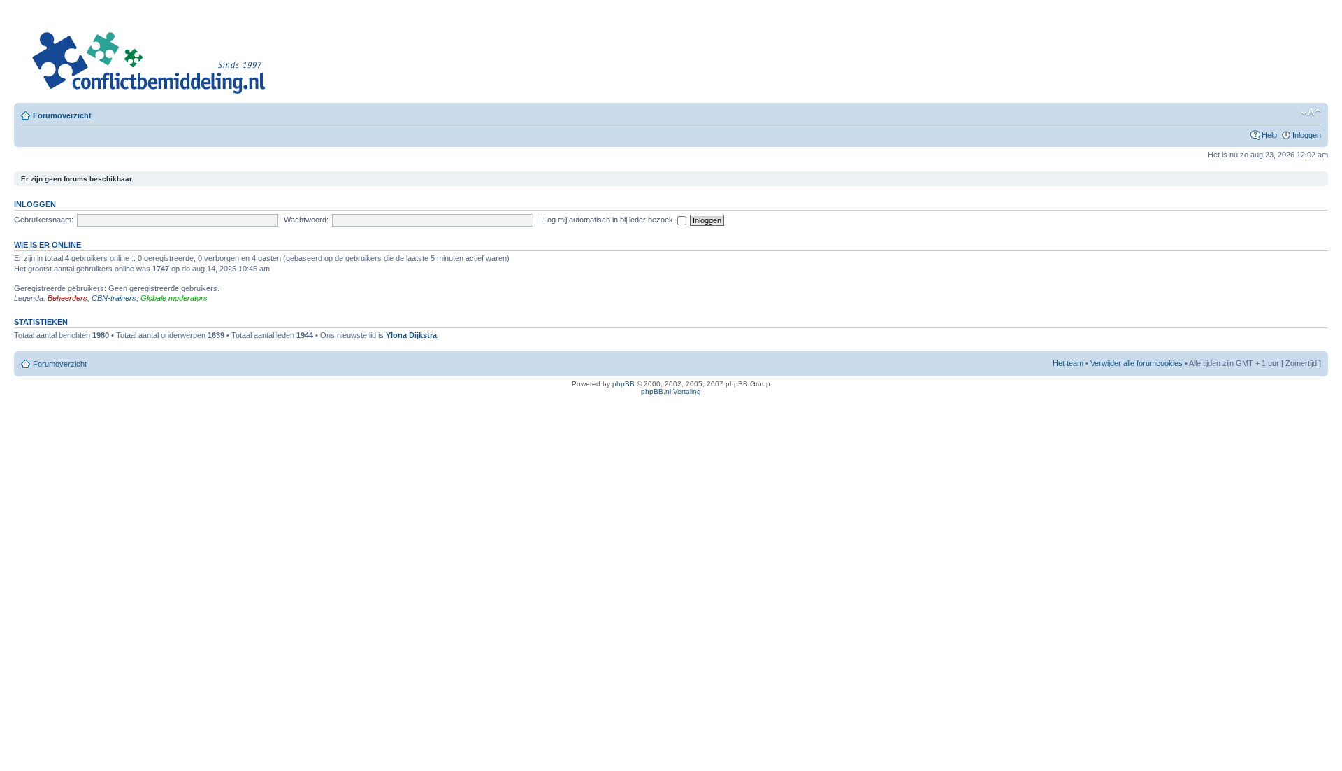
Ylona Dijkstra (411, 335)
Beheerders (67, 298)
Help (1269, 135)
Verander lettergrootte (1311, 112)
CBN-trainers (114, 298)
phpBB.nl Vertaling (671, 391)
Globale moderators (174, 298)
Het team (1068, 363)
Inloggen (1306, 135)
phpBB (623, 384)
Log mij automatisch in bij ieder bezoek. (610, 219)
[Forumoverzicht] (147, 54)
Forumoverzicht (62, 115)
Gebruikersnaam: (43, 219)
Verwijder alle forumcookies (1136, 363)
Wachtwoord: (306, 219)
